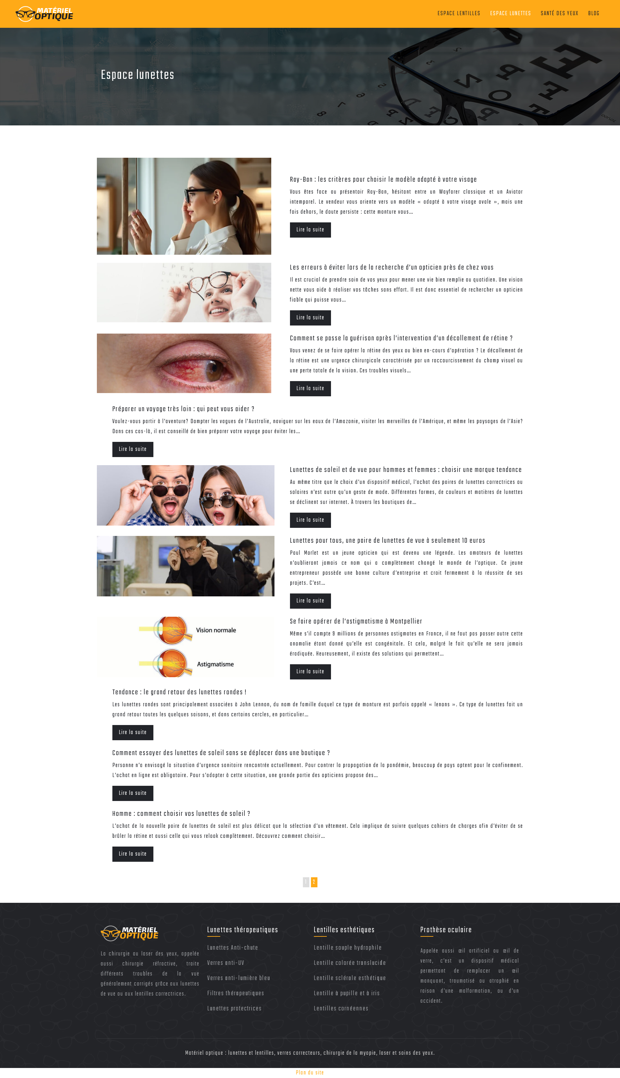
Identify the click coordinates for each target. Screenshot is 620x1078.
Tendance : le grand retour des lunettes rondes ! (179, 692)
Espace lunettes (510, 13)
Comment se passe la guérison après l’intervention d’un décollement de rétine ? (401, 338)
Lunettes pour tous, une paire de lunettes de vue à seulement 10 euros (388, 541)
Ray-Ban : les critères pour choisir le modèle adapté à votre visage (383, 180)
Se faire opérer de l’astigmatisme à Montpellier (356, 621)
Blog (594, 13)
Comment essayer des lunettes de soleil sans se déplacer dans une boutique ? (221, 753)
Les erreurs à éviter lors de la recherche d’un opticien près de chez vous (392, 267)
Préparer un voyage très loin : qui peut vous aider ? (183, 409)
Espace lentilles (459, 13)
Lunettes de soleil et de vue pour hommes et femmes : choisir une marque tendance (406, 470)
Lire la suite (310, 230)
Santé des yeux (560, 13)
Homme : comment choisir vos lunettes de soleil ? (181, 814)
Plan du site (310, 1073)
